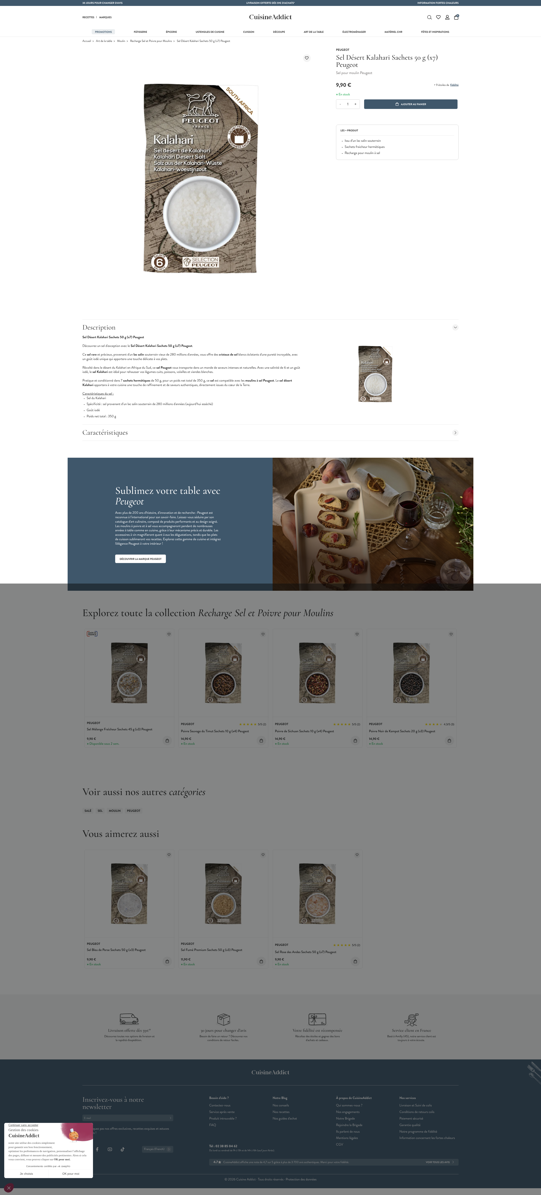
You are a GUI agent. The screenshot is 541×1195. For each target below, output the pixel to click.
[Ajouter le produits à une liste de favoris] (169, 634)
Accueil (86, 41)
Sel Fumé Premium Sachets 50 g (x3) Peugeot (211, 950)
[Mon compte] (447, 17)
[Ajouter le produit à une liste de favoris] (307, 58)
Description (98, 327)
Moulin (121, 41)
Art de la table (104, 41)
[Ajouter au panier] (167, 740)
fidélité (454, 85)
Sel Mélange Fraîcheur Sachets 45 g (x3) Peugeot (119, 729)
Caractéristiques (105, 432)
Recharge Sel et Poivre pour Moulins (151, 41)
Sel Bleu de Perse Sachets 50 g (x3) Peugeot (116, 950)
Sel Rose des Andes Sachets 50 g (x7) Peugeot (305, 952)
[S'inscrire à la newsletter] (171, 1118)
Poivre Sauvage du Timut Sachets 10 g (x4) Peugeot (215, 731)
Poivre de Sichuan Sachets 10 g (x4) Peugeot (304, 731)
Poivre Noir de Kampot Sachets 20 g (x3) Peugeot (402, 731)
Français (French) (154, 1149)
